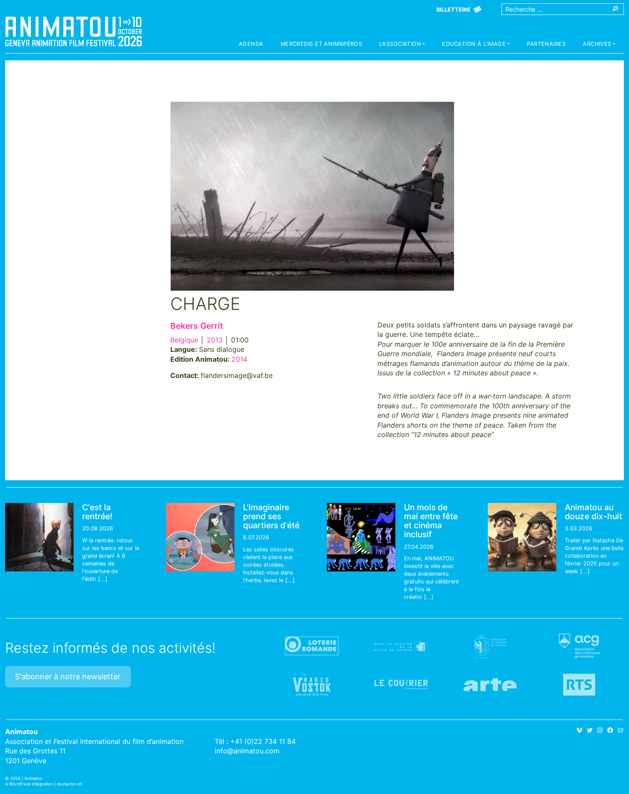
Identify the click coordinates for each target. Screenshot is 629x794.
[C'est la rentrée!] (39, 537)
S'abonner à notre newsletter (68, 676)
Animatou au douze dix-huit (593, 511)
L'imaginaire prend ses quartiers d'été (271, 516)
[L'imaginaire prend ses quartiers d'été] (200, 537)
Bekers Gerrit (196, 326)
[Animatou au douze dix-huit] (522, 537)
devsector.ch (69, 784)
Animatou (73, 31)
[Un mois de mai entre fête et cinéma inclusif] (361, 537)
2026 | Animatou (26, 778)
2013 (215, 340)
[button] (402, 45)
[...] (102, 579)
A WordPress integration (29, 784)
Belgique (184, 340)
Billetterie (453, 9)
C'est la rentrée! (97, 511)
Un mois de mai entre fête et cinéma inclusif (431, 520)
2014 (239, 359)
